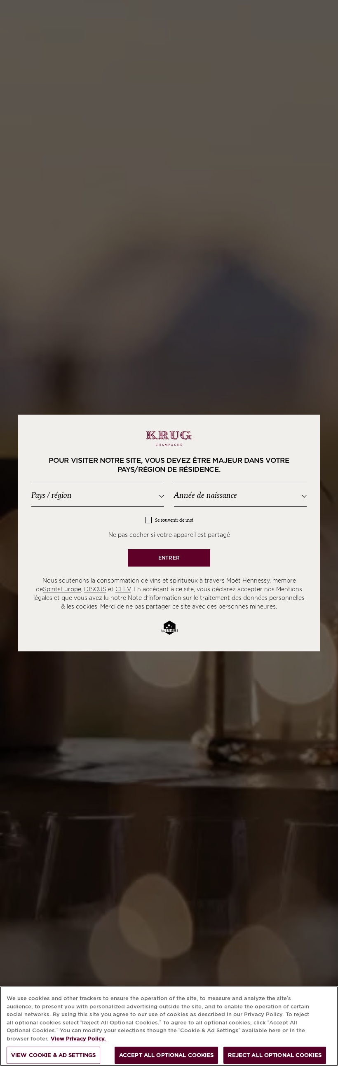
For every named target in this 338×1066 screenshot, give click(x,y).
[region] (169, 1026)
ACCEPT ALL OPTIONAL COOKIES (166, 1055)
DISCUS (95, 589)
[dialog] (169, 533)
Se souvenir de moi (174, 520)
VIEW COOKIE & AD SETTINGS (53, 1055)
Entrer (169, 558)
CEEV (123, 589)
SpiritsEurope (62, 589)
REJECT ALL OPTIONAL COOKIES (275, 1055)
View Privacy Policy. (78, 1039)
